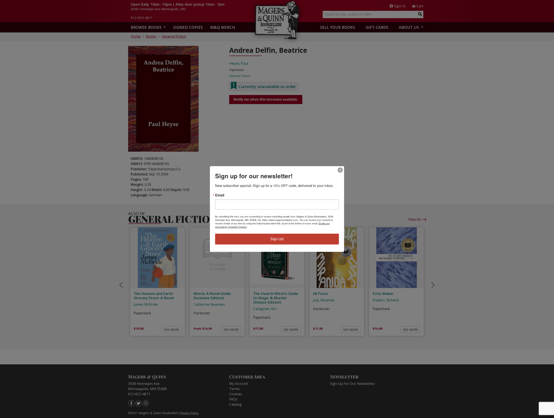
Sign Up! (277, 239)
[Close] (340, 170)
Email (219, 195)
